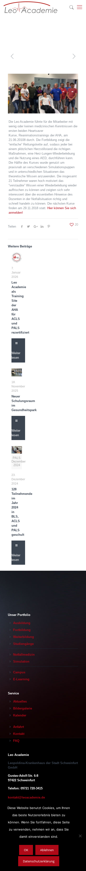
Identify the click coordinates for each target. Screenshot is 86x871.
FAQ (16, 741)
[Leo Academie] (30, 7)
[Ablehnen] (80, 835)
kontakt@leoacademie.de (26, 797)
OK (26, 850)
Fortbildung (22, 630)
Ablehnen (47, 850)
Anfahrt (18, 727)
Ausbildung (21, 623)
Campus (19, 672)
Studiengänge (23, 644)
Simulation (21, 661)
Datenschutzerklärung (38, 861)
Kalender (19, 715)
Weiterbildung (23, 637)
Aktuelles (20, 701)
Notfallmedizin (24, 654)
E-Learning (21, 679)
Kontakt (18, 734)
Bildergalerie (22, 708)
